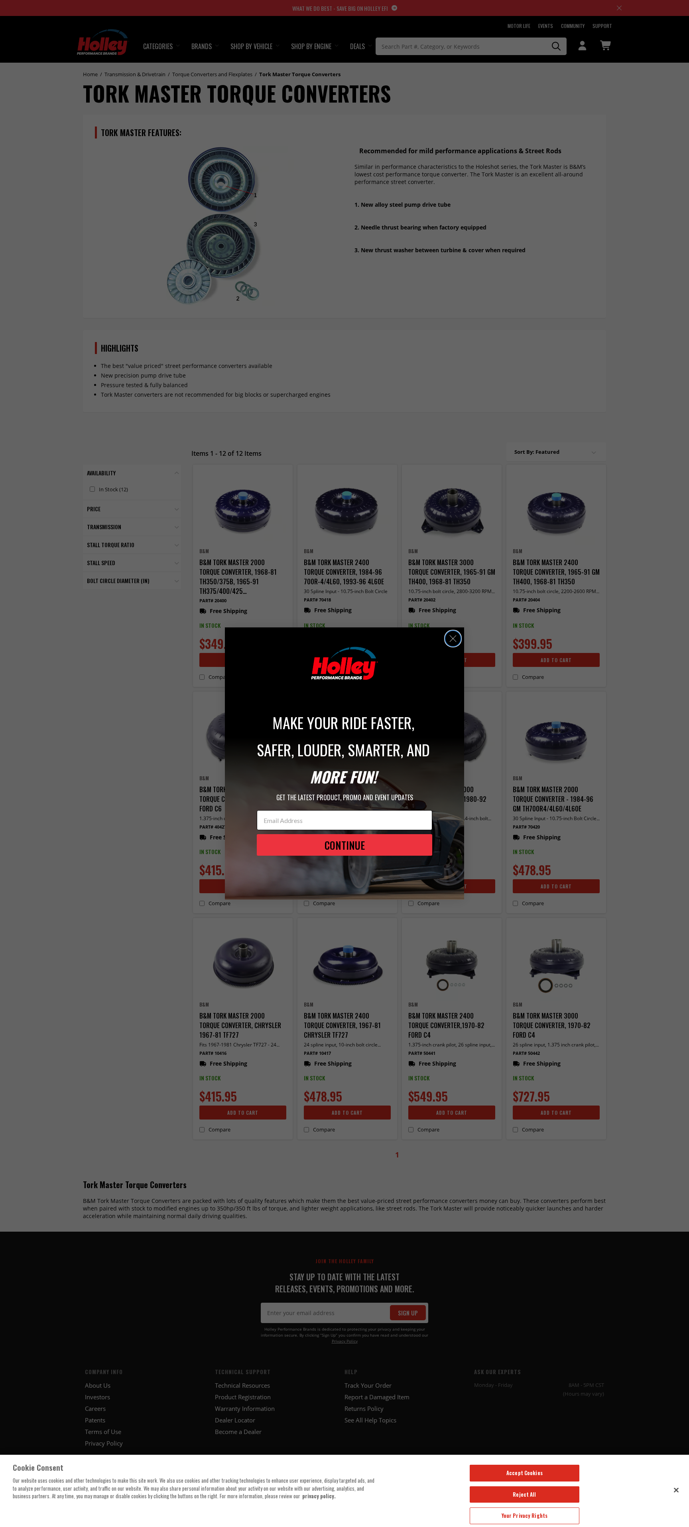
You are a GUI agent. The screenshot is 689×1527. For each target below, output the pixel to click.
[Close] (676, 1490)
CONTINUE (345, 845)
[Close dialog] (453, 639)
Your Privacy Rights (524, 1515)
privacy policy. (319, 1496)
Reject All (524, 1494)
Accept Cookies (524, 1473)
